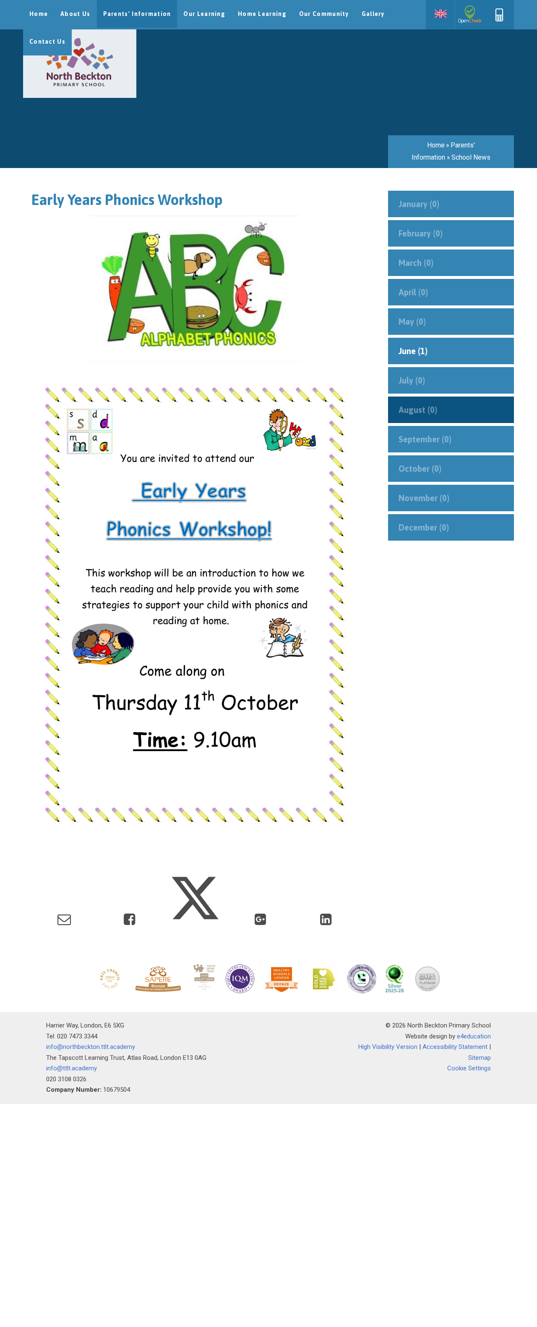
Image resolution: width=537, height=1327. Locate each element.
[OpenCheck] (470, 14)
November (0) (424, 498)
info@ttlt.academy (71, 1068)
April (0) (413, 292)
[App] (499, 19)
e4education (474, 1036)
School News (470, 157)
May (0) (412, 321)
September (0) (425, 439)
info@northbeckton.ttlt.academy (90, 1047)
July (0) (412, 380)
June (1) (413, 351)
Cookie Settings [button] (469, 1068)
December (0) (424, 527)
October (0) (420, 468)
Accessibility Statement (454, 1047)
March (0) (416, 263)
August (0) (418, 410)
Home (436, 145)
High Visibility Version (387, 1047)
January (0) (419, 204)
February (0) (421, 233)
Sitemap (479, 1058)
